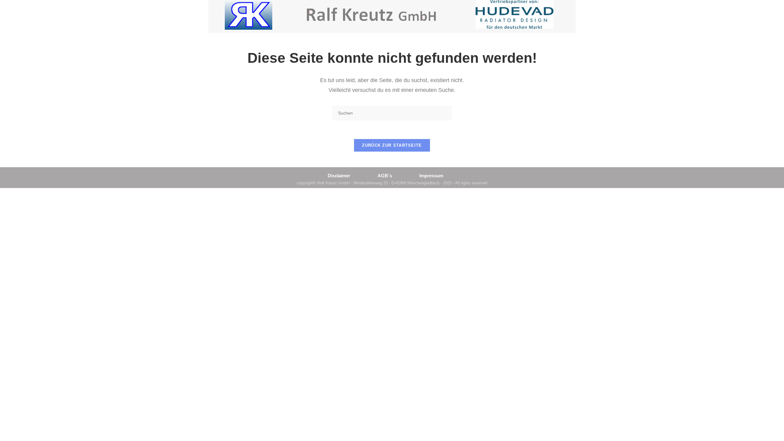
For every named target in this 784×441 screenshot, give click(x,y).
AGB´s (385, 175)
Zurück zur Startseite (392, 145)
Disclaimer (339, 175)
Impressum (431, 175)
